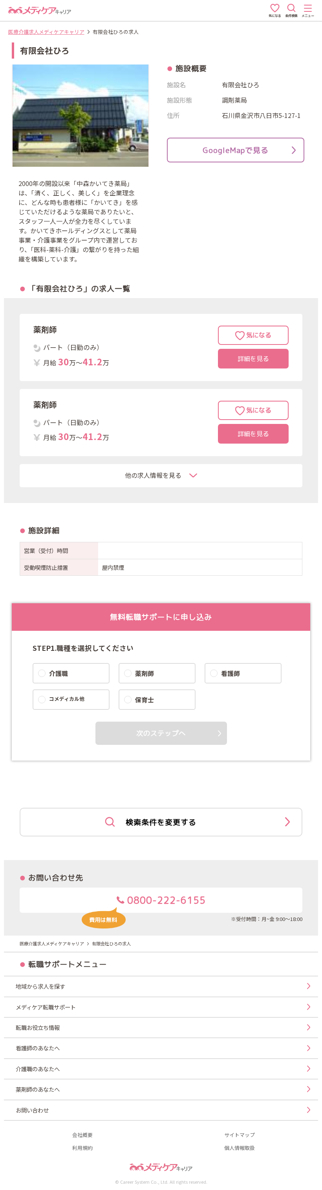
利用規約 (82, 1148)
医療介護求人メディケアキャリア (46, 31)
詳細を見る (253, 358)
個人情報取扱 (239, 1148)
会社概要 (82, 1135)
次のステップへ (161, 733)
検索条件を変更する (161, 822)
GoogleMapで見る (236, 150)
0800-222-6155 (165, 900)
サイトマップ (239, 1135)
